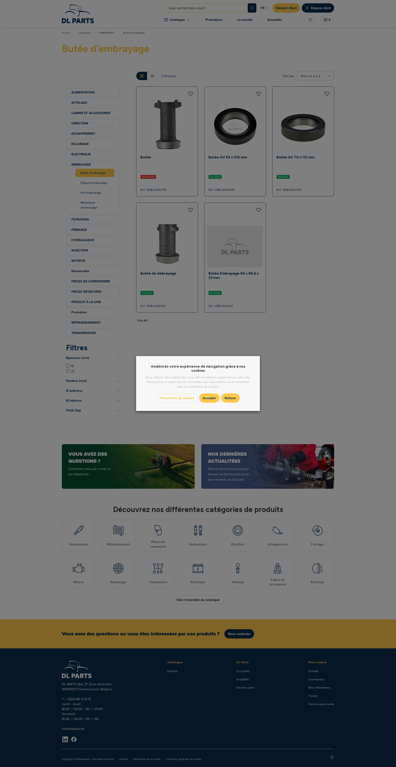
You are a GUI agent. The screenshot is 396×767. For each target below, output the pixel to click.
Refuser (230, 398)
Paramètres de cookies (177, 398)
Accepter (209, 398)
